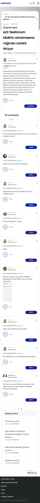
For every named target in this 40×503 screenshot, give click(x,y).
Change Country (7, 497)
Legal (3, 490)
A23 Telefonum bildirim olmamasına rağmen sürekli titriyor (17, 434)
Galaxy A (5, 68)
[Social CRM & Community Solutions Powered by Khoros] (32, 472)
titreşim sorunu (11, 460)
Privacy (4, 486)
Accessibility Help (7, 479)
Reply (31, 147)
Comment (30, 106)
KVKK (3, 493)
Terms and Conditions (9, 482)
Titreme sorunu (11, 421)
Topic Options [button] (33, 19)
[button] (33, 59)
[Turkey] (6, 3)
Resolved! (14, 24)
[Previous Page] (6, 119)
